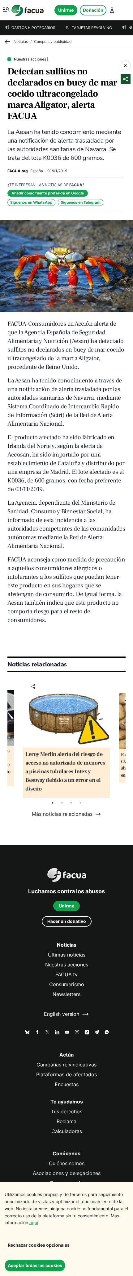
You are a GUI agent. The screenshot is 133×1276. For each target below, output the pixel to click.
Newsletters (66, 994)
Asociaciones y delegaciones (67, 1173)
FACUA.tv (66, 975)
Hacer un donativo (66, 921)
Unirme (66, 10)
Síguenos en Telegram (81, 202)
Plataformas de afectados (66, 1075)
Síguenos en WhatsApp (31, 202)
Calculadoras (66, 1131)
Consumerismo (66, 984)
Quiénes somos (66, 1163)
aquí (33, 1222)
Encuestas (67, 1084)
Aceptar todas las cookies (35, 1265)
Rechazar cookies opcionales (39, 1245)
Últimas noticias (66, 955)
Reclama (66, 1121)
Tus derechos (66, 1112)
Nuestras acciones (66, 965)
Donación (93, 10)
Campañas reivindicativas (66, 1065)
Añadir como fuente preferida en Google (47, 193)
